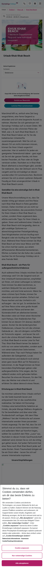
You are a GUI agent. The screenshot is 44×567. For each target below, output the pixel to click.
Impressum (25, 538)
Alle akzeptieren (22, 563)
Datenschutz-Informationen (11, 538)
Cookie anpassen (22, 548)
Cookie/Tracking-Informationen (12, 541)
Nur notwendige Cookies (22, 556)
